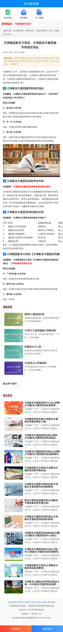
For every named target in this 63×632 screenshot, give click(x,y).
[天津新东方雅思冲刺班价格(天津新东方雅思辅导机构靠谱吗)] (13, 489)
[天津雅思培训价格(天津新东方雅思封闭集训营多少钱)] (13, 424)
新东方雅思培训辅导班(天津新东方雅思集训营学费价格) (41, 501)
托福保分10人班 (32, 346)
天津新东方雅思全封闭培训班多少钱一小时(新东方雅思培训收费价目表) (42, 584)
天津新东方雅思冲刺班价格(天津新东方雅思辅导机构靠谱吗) (41, 485)
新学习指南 (42, 602)
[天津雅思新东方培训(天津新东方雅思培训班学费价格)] (13, 473)
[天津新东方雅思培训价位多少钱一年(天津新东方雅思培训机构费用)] (13, 554)
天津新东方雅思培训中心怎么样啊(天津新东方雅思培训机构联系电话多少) (42, 405)
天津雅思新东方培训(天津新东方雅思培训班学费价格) (41, 469)
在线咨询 (16, 628)
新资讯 (34, 602)
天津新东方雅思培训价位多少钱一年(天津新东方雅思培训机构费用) (42, 550)
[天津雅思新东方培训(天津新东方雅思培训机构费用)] (13, 570)
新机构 (27, 602)
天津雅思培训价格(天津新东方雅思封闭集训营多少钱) (41, 420)
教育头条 (30, 30)
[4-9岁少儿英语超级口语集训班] (13, 335)
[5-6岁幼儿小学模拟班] (13, 368)
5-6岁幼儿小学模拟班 (35, 363)
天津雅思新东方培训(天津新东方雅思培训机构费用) (41, 567)
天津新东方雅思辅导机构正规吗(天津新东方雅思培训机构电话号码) (41, 437)
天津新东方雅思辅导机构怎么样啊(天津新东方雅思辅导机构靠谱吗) (42, 453)
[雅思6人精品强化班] (13, 319)
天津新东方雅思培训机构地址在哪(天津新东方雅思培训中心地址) (42, 534)
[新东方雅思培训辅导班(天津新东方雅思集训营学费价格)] (13, 505)
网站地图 (51, 602)
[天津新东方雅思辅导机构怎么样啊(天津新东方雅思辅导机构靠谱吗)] (13, 456)
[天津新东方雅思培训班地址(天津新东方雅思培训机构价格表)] (13, 521)
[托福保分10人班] (13, 352)
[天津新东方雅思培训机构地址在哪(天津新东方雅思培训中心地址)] (13, 538)
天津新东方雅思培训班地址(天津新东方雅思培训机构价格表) (41, 518)
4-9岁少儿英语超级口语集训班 (40, 330)
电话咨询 (47, 628)
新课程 (20, 602)
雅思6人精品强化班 (34, 314)
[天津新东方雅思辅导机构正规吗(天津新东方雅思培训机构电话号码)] (13, 440)
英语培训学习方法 (44, 30)
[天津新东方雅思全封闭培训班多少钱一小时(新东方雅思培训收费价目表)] (13, 586)
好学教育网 (31, 3)
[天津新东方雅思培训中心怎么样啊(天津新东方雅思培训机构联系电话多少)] (13, 407)
